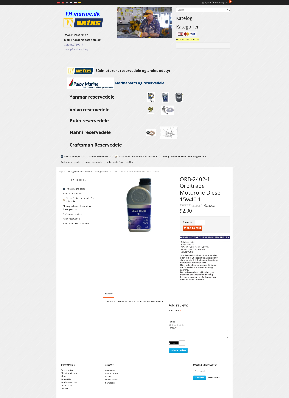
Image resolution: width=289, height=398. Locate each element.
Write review (209, 205)
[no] (75, 2)
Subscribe (199, 377)
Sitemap (64, 388)
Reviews (108, 293)
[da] (58, 2)
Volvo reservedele (90, 110)
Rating (172, 321)
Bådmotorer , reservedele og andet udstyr (132, 70)
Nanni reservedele (91, 132)
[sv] (80, 2)
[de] (63, 2)
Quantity (188, 222)
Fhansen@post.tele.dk (86, 40)
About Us (65, 376)
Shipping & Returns (70, 373)
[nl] (71, 2)
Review (172, 327)
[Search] (228, 9)
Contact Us (66, 379)
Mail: (65, 40)
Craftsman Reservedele (96, 145)
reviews (197, 205)
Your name (174, 310)
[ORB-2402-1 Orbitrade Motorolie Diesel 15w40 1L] (139, 205)
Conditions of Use (69, 382)
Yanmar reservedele (92, 97)
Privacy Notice (67, 370)
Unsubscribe (214, 377)
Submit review (178, 350)
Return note (66, 385)
